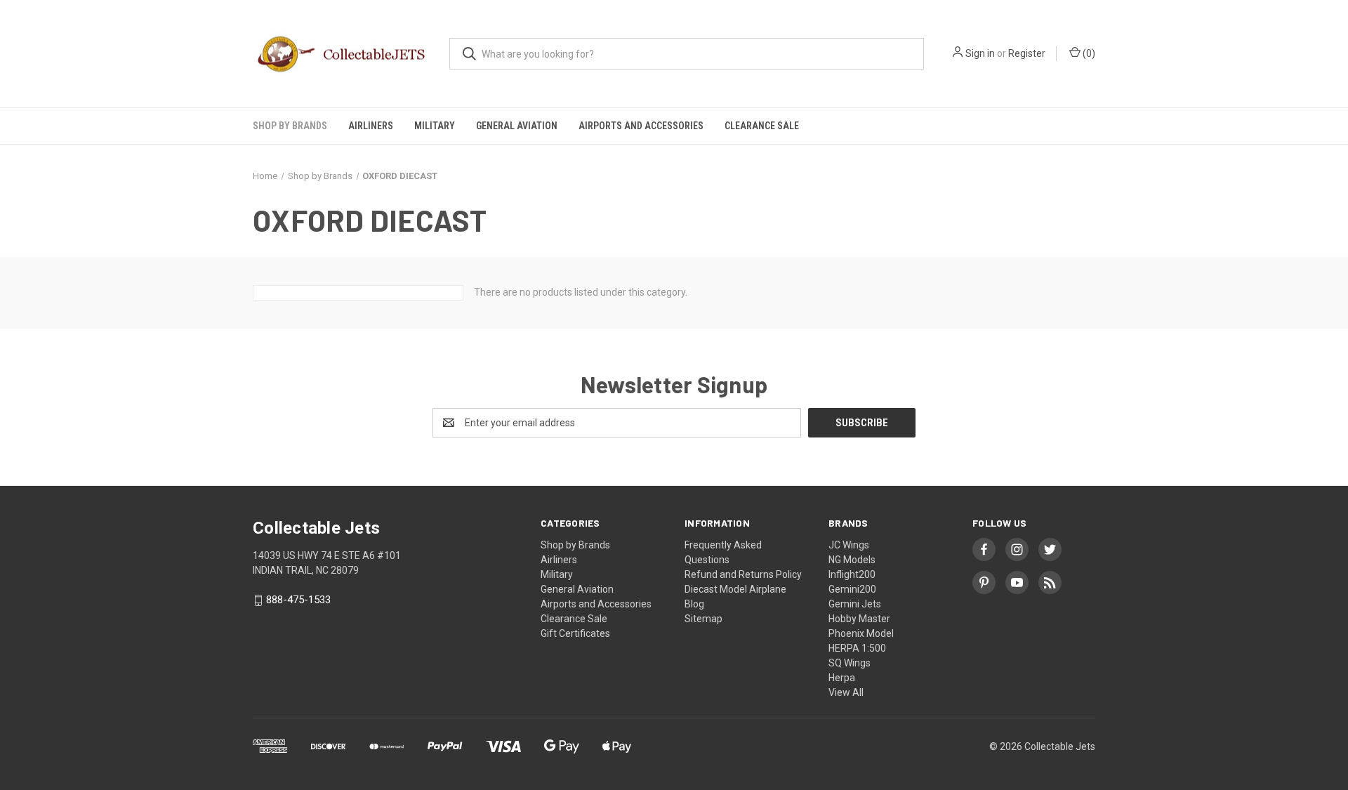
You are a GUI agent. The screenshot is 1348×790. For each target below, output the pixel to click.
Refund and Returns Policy (743, 574)
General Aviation (516, 125)
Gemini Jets (854, 604)
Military (434, 125)
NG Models (851, 559)
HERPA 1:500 (857, 648)
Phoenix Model (861, 633)
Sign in (980, 53)
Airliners (370, 125)
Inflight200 (851, 574)
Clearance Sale (762, 125)
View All (846, 692)
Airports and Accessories (641, 125)
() (1088, 53)
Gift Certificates (575, 633)
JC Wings (848, 545)
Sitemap (703, 618)
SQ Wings (849, 663)
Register (1026, 53)
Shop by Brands (290, 125)
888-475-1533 (298, 600)
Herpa (841, 677)
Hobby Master (859, 618)
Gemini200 (852, 589)
